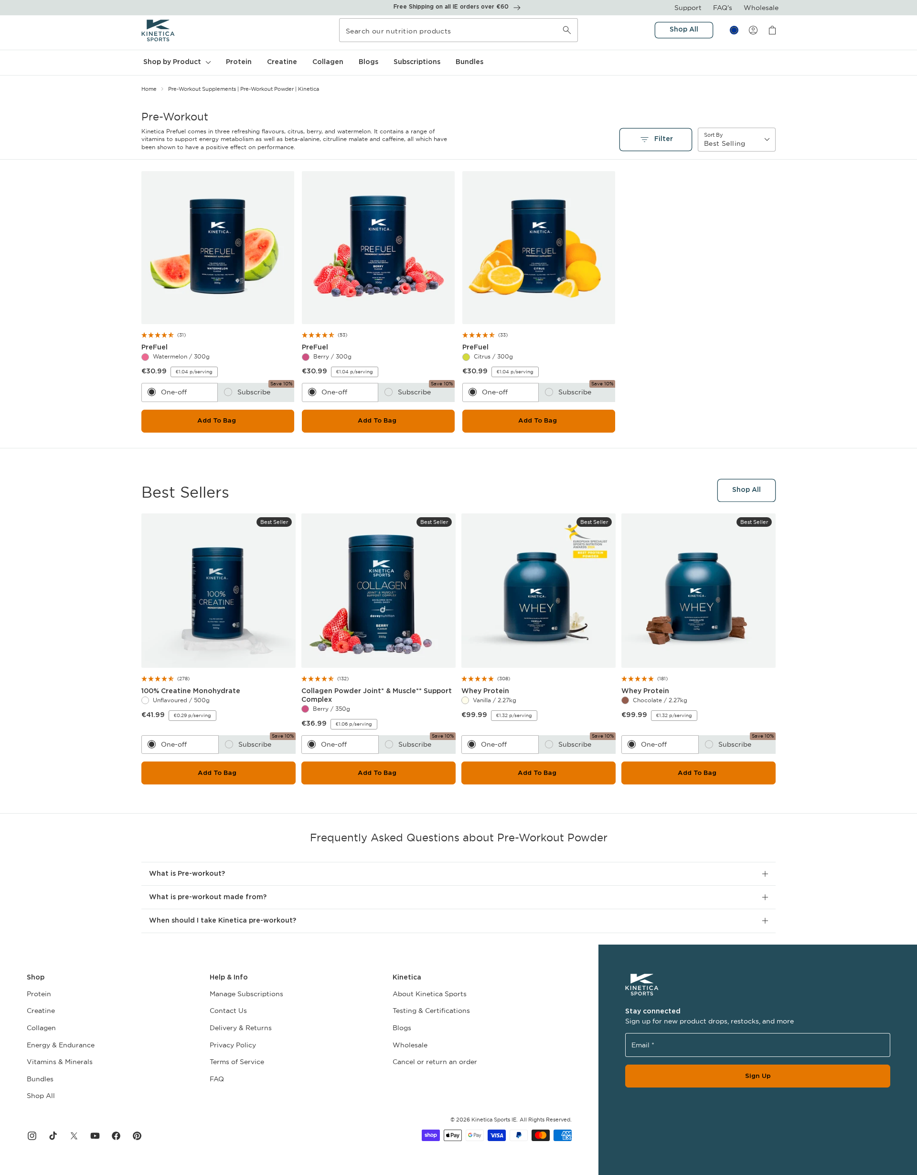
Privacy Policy (233, 1045)
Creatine (41, 1010)
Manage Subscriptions (246, 994)
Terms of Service (237, 1062)
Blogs (402, 1028)
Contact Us (228, 1010)
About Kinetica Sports (430, 994)
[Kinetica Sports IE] (158, 30)
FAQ (217, 1079)
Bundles (40, 1079)
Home (149, 89)
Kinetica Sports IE (493, 1119)
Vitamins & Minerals (60, 1062)
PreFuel (158, 348)
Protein (39, 994)
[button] (176, 62)
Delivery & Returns (241, 1028)
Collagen (41, 1028)
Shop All (41, 1095)
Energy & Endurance (61, 1045)
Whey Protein (487, 691)
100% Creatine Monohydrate (193, 691)
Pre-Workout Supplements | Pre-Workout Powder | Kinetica (243, 89)
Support (688, 7)
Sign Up (758, 1076)
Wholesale (761, 7)
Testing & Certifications (431, 1010)
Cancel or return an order (435, 1062)
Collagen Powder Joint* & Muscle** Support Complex (376, 696)
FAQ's (722, 7)
